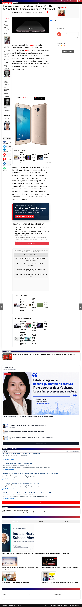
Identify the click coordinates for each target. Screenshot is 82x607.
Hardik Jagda (6, 22)
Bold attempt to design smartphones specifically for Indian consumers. (7, 92)
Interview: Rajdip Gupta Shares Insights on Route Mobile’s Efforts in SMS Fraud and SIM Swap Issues (60, 583)
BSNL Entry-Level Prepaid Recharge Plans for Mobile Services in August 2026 (26, 493)
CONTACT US (77, 3)
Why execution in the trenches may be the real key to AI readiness (7, 117)
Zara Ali (15, 12)
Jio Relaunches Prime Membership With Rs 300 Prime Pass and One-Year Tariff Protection (30, 473)
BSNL (30, 594)
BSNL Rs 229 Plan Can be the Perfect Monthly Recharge (31, 264)
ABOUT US (47, 605)
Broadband (54, 3)
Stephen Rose (6, 108)
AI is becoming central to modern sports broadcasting (7, 31)
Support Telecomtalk (8, 0)
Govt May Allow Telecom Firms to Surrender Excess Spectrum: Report (30, 259)
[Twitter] (55, 20)
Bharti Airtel (5, 594)
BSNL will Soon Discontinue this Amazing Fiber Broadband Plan (31, 270)
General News (57, 597)
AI (40, 3)
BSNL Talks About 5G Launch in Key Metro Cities (17, 463)
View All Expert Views (41, 443)
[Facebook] (51, 20)
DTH (61, 3)
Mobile (66, 3)
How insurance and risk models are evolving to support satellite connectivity (7, 63)
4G (54, 592)
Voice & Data (46, 3)
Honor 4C (28, 50)
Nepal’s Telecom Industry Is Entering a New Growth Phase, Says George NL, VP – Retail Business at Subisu (20, 568)
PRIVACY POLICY (76, 605)
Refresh (5, 451)
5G (29, 592)
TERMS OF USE (67, 605)
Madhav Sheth (6, 82)
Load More (41, 503)
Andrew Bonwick (6, 46)
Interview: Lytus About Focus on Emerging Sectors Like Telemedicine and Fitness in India (17, 583)
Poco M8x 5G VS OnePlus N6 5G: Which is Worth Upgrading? (21, 453)
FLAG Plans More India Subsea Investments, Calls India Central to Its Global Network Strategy (35, 553)
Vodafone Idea (57, 594)
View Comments (67, 51)
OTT (71, 3)
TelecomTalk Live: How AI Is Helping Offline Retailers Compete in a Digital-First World (60, 568)
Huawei (31, 45)
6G (3, 592)
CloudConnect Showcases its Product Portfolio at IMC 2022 (31, 275)
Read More (31, 244)
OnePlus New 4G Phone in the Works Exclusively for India (20, 483)
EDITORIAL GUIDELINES (56, 605)
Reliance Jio (5, 597)
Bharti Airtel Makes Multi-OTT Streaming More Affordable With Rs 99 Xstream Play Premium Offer (44, 354)
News (36, 3)
